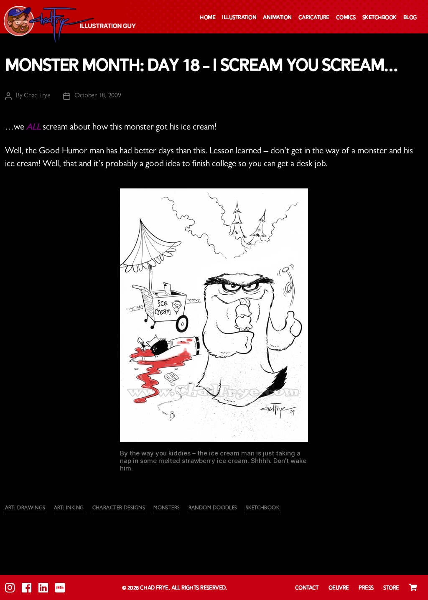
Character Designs (118, 508)
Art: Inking (69, 508)
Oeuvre (339, 588)
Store (391, 588)
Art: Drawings (25, 508)
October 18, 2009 (97, 96)
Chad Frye (37, 96)
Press (366, 588)
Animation (277, 18)
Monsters (166, 508)
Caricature (313, 18)
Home (207, 18)
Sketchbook (379, 18)
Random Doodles (213, 508)
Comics (346, 18)
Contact (306, 588)
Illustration (239, 18)
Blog (410, 18)
